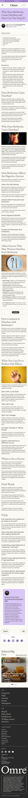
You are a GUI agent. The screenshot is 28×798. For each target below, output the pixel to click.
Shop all (4, 712)
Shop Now (16, 312)
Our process (5, 693)
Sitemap (3, 743)
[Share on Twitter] (13, 640)
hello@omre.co (4, 754)
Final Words (5, 43)
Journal (4, 701)
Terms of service (4, 740)
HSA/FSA (5, 722)
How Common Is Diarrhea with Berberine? (11, 40)
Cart (23, 5)
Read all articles (21, 655)
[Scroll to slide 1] (12, 684)
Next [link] (23, 631)
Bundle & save (6, 717)
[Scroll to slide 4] (16, 684)
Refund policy (4, 733)
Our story (4, 698)
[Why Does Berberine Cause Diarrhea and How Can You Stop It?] (14, 5)
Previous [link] (5, 631)
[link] (6, 312)
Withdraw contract (8, 719)
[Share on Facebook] (8, 640)
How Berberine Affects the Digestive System (11, 39)
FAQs (4, 45)
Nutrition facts (4, 734)
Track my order (4, 731)
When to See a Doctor (7, 42)
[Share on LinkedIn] (17, 640)
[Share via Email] (4, 640)
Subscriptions (6, 703)
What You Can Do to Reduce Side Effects (11, 41)
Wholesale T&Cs (4, 742)
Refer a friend (6, 714)
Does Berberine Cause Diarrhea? (9, 37)
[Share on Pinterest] (21, 640)
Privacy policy (4, 738)
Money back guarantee (6, 736)
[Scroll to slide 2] (14, 684)
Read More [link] (7, 679)
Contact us (3, 729)
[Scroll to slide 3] (15, 684)
